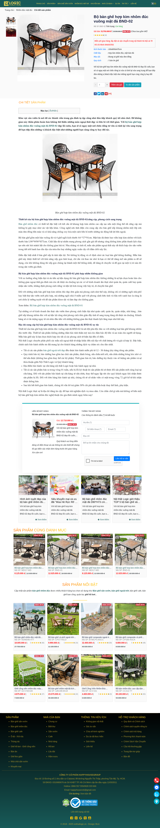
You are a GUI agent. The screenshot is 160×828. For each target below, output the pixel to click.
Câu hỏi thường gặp (133, 746)
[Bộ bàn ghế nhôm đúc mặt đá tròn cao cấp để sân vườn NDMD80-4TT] (29, 619)
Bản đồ (127, 756)
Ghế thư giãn (16, 756)
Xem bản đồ (85, 794)
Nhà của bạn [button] (107, 4)
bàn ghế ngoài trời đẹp (54, 350)
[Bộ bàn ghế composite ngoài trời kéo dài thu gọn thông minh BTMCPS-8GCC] (97, 619)
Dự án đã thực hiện (94, 736)
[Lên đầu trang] (156, 814)
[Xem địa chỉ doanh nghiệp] (156, 801)
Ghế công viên (28, 746)
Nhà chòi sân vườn (19, 761)
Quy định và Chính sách (134, 721)
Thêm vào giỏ (116, 85)
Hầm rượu (53, 756)
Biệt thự (51, 726)
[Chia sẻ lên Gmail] (109, 93)
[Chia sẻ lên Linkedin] (103, 93)
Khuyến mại (95, 4)
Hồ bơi (51, 746)
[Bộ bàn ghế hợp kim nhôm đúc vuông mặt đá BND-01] (29, 549)
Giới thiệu (90, 741)
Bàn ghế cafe (16, 731)
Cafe (50, 736)
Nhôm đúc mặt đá (82, 4)
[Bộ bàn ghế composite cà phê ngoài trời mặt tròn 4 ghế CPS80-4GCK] (130, 619)
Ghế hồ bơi (16, 746)
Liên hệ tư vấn (122, 458)
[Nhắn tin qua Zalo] (156, 794)
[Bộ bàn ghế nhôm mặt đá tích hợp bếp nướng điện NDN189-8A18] (63, 670)
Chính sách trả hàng (133, 731)
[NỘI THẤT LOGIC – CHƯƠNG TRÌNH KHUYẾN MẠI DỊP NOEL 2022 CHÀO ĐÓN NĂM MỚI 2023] (127, 485)
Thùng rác (15, 741)
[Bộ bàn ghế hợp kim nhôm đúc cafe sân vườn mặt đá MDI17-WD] (63, 549)
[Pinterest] (76, 818)
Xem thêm (41, 520)
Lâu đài (51, 751)
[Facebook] (71, 818)
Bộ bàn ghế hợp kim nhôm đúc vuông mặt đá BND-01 (56, 305)
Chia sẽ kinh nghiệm (95, 731)
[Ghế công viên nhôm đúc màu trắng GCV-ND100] (29, 670)
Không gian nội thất (94, 721)
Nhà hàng (52, 741)
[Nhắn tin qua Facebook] (156, 787)
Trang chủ (40, 4)
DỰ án (117, 4)
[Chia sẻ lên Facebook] (95, 93)
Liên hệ (133, 4)
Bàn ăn (14, 751)
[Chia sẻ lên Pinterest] (106, 93)
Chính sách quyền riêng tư (135, 726)
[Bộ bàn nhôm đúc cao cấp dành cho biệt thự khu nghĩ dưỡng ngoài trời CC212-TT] (130, 670)
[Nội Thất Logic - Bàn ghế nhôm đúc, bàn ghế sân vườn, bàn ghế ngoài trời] (12, 3)
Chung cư (52, 721)
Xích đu (20, 736)
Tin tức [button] (125, 4)
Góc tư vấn (91, 726)
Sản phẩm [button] (51, 4)
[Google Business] (80, 818)
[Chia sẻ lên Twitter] (99, 93)
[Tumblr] (84, 818)
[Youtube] (89, 818)
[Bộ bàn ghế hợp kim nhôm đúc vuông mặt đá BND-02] (11, 21)
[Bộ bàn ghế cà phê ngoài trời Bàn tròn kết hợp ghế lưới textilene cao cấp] (63, 619)
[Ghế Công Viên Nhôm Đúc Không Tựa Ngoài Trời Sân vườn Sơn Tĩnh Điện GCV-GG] (97, 670)
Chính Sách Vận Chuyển (135, 741)
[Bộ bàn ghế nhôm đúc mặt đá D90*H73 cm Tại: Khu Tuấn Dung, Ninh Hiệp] (64, 485)
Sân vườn (52, 731)
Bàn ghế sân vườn (65, 4)
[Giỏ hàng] (152, 4)
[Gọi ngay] (156, 780)
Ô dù (13, 736)
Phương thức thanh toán (135, 736)
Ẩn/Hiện (53, 111)
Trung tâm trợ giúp (132, 751)
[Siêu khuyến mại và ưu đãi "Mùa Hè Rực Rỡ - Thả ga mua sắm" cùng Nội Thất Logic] (33, 485)
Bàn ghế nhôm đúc (28, 224)
